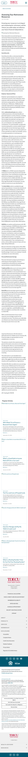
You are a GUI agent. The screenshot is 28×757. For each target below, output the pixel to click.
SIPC (12, 683)
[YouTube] (21, 658)
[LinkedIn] (17, 658)
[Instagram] (14, 658)
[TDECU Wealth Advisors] (14, 736)
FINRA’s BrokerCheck (7, 673)
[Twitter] (10, 658)
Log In (4, 3)
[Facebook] (7, 658)
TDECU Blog (5, 420)
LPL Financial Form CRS (6, 678)
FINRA (9, 683)
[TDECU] (14, 580)
